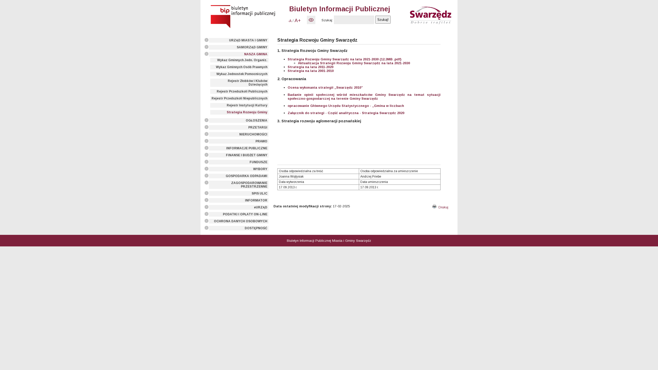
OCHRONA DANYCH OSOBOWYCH (240, 221)
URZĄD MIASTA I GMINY (248, 40)
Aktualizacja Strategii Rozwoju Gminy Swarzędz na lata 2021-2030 (354, 63)
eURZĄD (260, 207)
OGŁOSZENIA (256, 120)
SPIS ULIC (259, 193)
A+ (298, 20)
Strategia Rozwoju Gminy (247, 112)
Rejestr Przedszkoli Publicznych (242, 91)
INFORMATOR (256, 200)
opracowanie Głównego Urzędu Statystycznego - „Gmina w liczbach (346, 106)
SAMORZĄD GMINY (252, 47)
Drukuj (442, 207)
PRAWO (261, 141)
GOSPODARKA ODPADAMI (246, 176)
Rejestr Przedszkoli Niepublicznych (239, 98)
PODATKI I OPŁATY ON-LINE (245, 214)
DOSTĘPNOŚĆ (256, 228)
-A (289, 21)
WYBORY (260, 169)
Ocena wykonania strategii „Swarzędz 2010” (325, 87)
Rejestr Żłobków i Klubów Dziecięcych (247, 82)
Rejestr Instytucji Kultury (247, 105)
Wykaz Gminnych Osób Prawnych (241, 67)
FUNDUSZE (258, 162)
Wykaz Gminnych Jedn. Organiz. (242, 60)
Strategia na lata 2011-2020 (310, 67)
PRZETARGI (257, 127)
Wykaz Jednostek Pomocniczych (241, 74)
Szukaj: (327, 20)
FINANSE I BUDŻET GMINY (246, 155)
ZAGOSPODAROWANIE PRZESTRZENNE (249, 184)
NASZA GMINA (255, 54)
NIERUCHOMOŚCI (253, 134)
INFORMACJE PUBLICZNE (246, 148)
